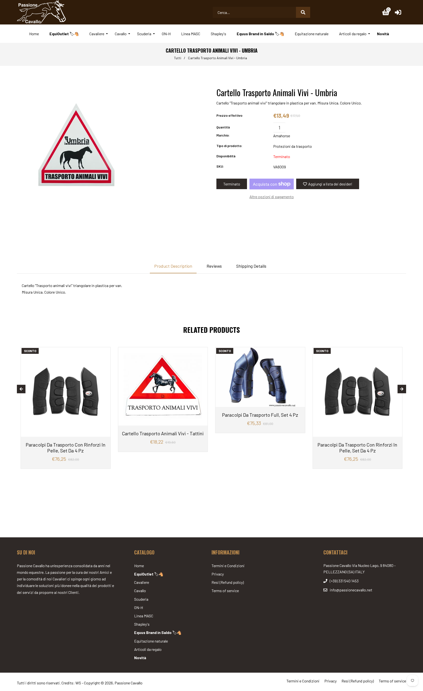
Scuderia (141, 599)
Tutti (177, 58)
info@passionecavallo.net (351, 589)
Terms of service (225, 590)
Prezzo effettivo (229, 115)
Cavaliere (141, 582)
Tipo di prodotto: (229, 146)
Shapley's (142, 624)
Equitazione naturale (151, 641)
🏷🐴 (149, 574)
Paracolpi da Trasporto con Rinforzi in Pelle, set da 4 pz (66, 447)
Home (139, 565)
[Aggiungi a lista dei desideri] (105, 351)
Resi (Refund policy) (228, 582)
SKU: (220, 166)
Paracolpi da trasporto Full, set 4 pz (260, 415)
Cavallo (140, 590)
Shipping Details (251, 266)
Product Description (173, 266)
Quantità (223, 127)
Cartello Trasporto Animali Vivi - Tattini (163, 433)
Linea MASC (143, 615)
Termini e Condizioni (228, 565)
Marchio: (223, 135)
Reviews (214, 266)
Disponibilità (225, 156)
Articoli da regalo (148, 649)
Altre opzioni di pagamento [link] (271, 196)
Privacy (218, 574)
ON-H (138, 607)
